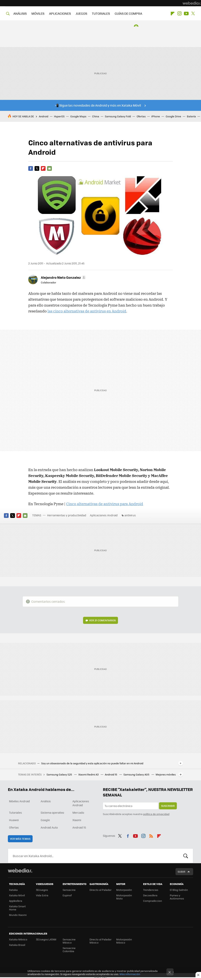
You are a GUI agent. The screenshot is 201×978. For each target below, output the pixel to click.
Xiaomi (76, 820)
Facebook (30, 168)
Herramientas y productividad (66, 515)
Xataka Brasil (17, 945)
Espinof (67, 895)
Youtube (186, 13)
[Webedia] (192, 3)
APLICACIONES (60, 13)
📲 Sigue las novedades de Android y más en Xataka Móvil (98, 105)
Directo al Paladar (100, 890)
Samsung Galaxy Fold (118, 116)
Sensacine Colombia (69, 949)
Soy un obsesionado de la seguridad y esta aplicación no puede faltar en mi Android (92, 763)
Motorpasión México (124, 940)
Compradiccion (152, 901)
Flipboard (172, 13)
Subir (181, 871)
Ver (102, 620)
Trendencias (150, 890)
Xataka (13, 890)
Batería (191, 116)
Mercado (78, 812)
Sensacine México (69, 940)
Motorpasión (124, 890)
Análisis (46, 801)
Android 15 (111, 774)
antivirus (130, 515)
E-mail (49, 168)
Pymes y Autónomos (177, 896)
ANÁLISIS (20, 13)
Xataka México (18, 939)
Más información (130, 974)
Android (43, 116)
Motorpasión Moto (124, 896)
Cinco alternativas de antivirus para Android (104, 503)
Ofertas (141, 116)
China (95, 116)
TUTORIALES (101, 13)
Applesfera (15, 901)
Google (45, 820)
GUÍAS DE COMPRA (128, 13)
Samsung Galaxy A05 (136, 774)
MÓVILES (37, 13)
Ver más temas (20, 838)
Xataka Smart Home (17, 907)
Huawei (14, 820)
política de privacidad (156, 814)
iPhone (155, 116)
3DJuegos (42, 890)
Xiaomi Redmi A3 (88, 774)
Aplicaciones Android (104, 515)
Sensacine (69, 890)
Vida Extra (42, 895)
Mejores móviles (166, 774)
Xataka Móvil (17, 895)
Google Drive (173, 116)
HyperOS (59, 116)
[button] (63, 277)
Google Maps (78, 116)
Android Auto (49, 827)
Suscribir (168, 806)
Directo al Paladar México (100, 940)
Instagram (179, 13)
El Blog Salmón (179, 890)
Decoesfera (150, 895)
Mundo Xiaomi (17, 915)
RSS (151, 835)
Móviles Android (19, 801)
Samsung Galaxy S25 (60, 774)
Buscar (185, 855)
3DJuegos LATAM (46, 939)
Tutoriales (15, 812)
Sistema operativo (52, 812)
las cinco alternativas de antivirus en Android (87, 311)
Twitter (193, 13)
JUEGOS (81, 13)
